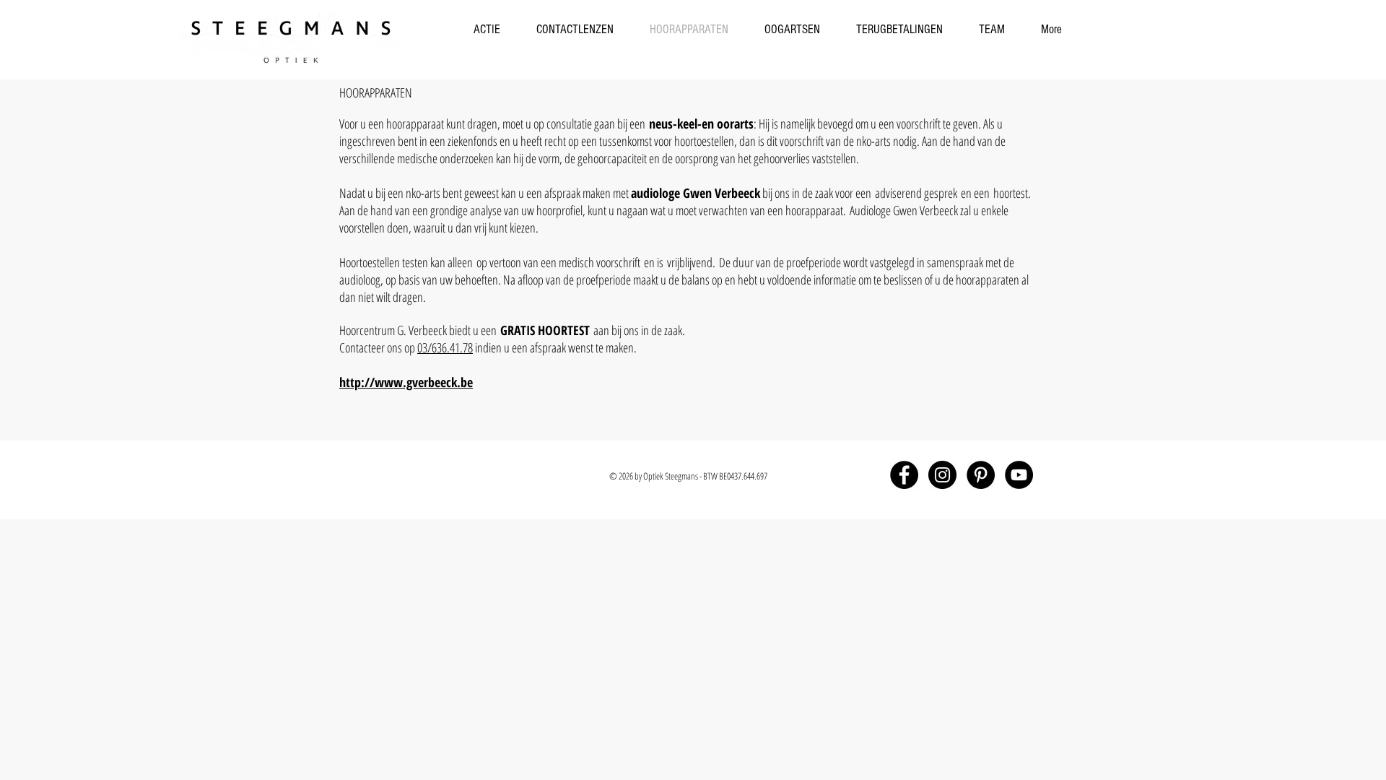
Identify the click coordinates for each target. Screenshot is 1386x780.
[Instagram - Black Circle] (942, 475)
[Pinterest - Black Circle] (981, 475)
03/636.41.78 (445, 347)
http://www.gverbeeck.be (406, 382)
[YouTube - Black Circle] (1019, 475)
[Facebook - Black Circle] (904, 475)
